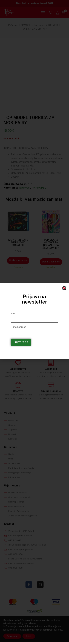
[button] (64, 288)
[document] (34, 321)
